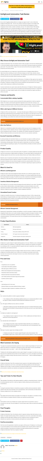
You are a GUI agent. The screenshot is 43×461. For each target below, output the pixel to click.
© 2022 (13, 458)
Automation (7, 10)
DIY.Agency (16, 458)
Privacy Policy (29, 458)
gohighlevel (3, 437)
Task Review (9, 437)
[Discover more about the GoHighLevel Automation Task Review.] (13, 433)
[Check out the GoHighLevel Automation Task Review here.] (12, 371)
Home (2, 10)
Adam (1, 16)
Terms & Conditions (22, 458)
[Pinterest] (21, 19)
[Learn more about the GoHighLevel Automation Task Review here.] (13, 56)
